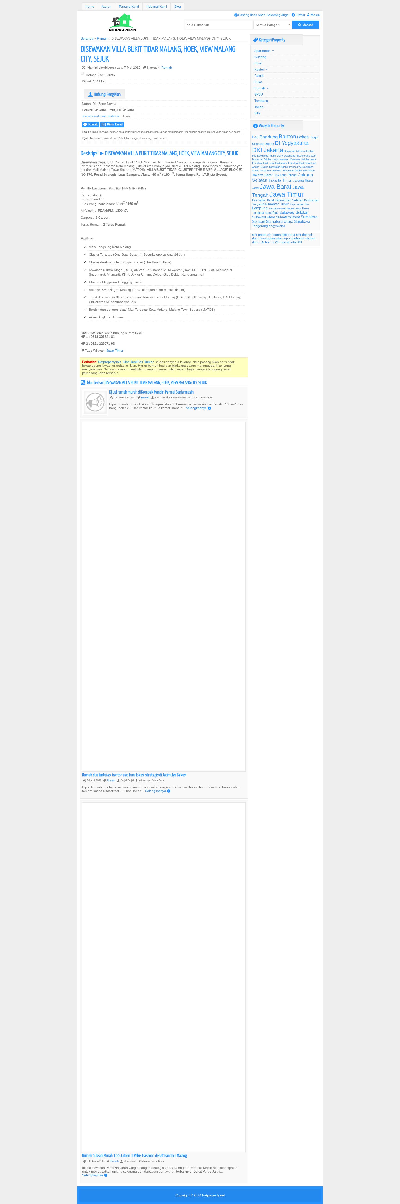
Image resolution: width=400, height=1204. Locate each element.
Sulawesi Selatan (293, 212)
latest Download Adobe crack (285, 208)
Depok (269, 144)
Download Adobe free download (286, 163)
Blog (177, 6)
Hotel (258, 63)
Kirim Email (112, 124)
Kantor (259, 69)
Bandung (268, 136)
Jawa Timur (114, 350)
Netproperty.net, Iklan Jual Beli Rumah (126, 362)
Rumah (102, 38)
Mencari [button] (305, 25)
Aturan (106, 6)
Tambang (261, 100)
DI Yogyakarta (292, 143)
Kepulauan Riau (300, 204)
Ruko (258, 82)
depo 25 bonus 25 (265, 242)
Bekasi (303, 136)
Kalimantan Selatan (289, 200)
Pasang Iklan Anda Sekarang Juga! (262, 15)
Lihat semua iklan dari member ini (100, 116)
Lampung (260, 208)
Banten (287, 136)
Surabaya (302, 221)
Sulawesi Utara (263, 217)
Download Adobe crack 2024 (300, 155)
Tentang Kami (129, 6)
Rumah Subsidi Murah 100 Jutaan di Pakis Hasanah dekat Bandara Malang (134, 1155)
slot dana (274, 234)
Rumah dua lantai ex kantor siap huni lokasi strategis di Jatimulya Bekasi (134, 774)
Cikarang (258, 144)
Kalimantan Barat (263, 200)
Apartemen (262, 51)
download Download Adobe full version (293, 170)
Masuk (313, 15)
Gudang (260, 57)
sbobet (310, 238)
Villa (257, 113)
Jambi (255, 187)
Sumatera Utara (279, 221)
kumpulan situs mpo (275, 238)
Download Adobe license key (285, 166)
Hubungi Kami (156, 6)
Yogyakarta (277, 226)
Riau (275, 212)
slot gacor (259, 234)
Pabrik (259, 76)
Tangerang (260, 226)
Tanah (258, 107)
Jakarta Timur (280, 180)
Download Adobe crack (270, 155)
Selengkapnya (198, 408)
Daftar (298, 15)
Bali (255, 137)
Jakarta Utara (303, 180)
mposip (285, 242)
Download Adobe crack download (270, 159)
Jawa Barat (275, 186)
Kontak (90, 124)
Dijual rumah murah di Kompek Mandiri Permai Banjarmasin (151, 391)
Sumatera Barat (288, 217)
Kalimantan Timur (275, 204)
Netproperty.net (213, 1195)
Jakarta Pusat (285, 175)
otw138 (296, 242)
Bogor (314, 137)
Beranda (87, 38)
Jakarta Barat (262, 175)
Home (89, 6)
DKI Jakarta (267, 149)
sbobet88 (297, 238)
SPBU (258, 94)
